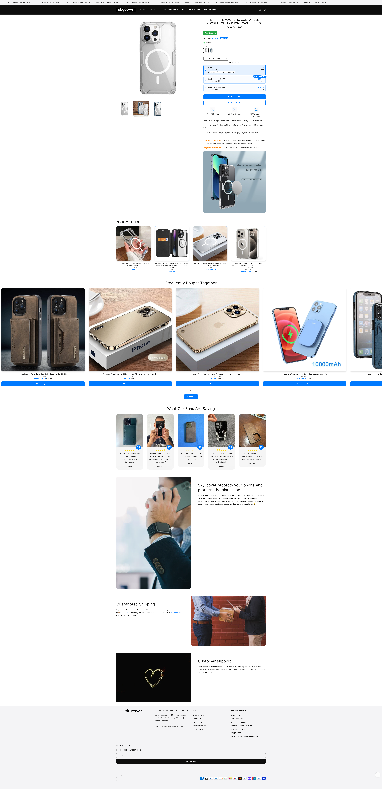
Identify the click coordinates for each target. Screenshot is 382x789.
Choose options (43, 384)
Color (205, 47)
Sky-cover (194, 786)
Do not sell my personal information (244, 736)
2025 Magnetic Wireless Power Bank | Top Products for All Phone (305, 374)
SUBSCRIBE (191, 761)
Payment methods (238, 729)
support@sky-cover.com (172, 726)
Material (206, 55)
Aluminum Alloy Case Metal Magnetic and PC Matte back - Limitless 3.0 (130, 374)
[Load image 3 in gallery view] (157, 109)
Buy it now (234, 102)
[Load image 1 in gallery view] (124, 109)
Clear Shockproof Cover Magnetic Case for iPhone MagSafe (133, 264)
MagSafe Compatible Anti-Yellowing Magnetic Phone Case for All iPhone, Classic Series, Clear (248, 265)
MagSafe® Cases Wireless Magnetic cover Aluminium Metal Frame (210, 264)
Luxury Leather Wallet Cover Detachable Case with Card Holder (43, 374)
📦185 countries (124, 612)
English (120, 779)
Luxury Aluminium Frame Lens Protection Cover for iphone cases (217, 374)
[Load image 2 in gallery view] (141, 109)
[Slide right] (195, 391)
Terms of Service (199, 726)
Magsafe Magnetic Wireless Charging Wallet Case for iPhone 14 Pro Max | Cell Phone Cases (172, 265)
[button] (144, 10)
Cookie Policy (198, 729)
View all (191, 396)
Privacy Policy (198, 722)
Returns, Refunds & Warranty (242, 726)
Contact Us (197, 719)
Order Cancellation (238, 722)
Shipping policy (237, 733)
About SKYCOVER (199, 715)
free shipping (175, 612)
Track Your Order (237, 719)
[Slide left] (186, 391)
